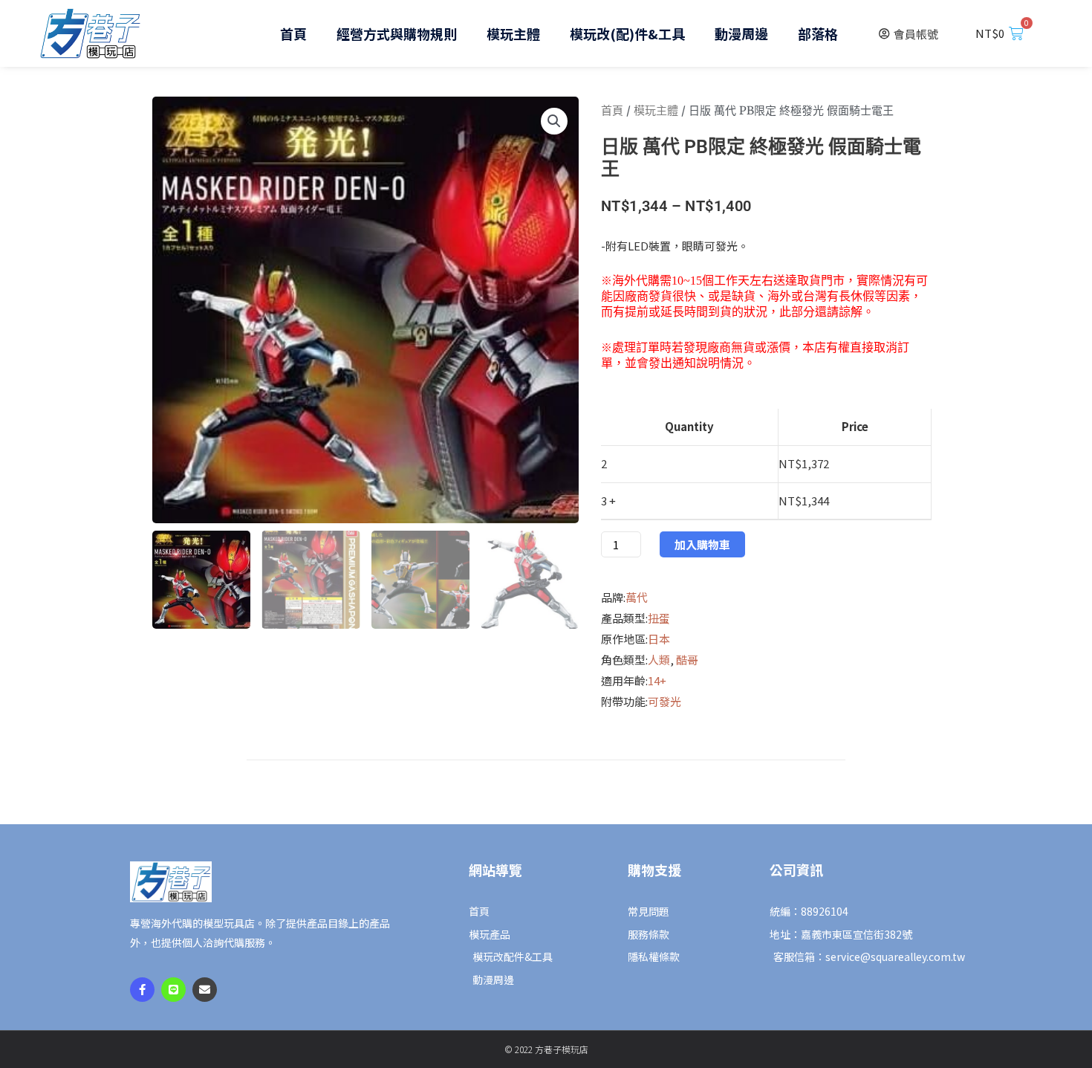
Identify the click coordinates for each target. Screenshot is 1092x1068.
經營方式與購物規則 (397, 33)
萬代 (636, 597)
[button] (554, 121)
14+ (657, 680)
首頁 (293, 33)
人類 (659, 659)
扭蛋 (659, 618)
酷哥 (687, 659)
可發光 (664, 701)
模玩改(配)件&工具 (627, 33)
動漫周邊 (741, 33)
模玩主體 (513, 33)
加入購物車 (702, 544)
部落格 (818, 33)
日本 (659, 639)
